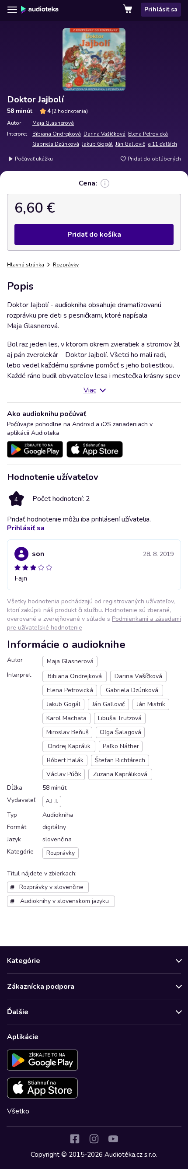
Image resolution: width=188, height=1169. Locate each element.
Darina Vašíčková (104, 133)
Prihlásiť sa (161, 9)
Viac (90, 390)
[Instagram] (94, 1139)
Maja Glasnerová (53, 122)
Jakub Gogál (97, 143)
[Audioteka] (40, 9)
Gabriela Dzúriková (55, 143)
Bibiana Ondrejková (56, 133)
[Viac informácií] (105, 183)
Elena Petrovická (148, 133)
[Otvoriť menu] (12, 9)
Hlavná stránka (25, 264)
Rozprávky (66, 264)
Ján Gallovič (130, 143)
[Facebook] (75, 1139)
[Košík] (128, 9)
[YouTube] (113, 1139)
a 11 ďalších (162, 143)
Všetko (18, 1111)
